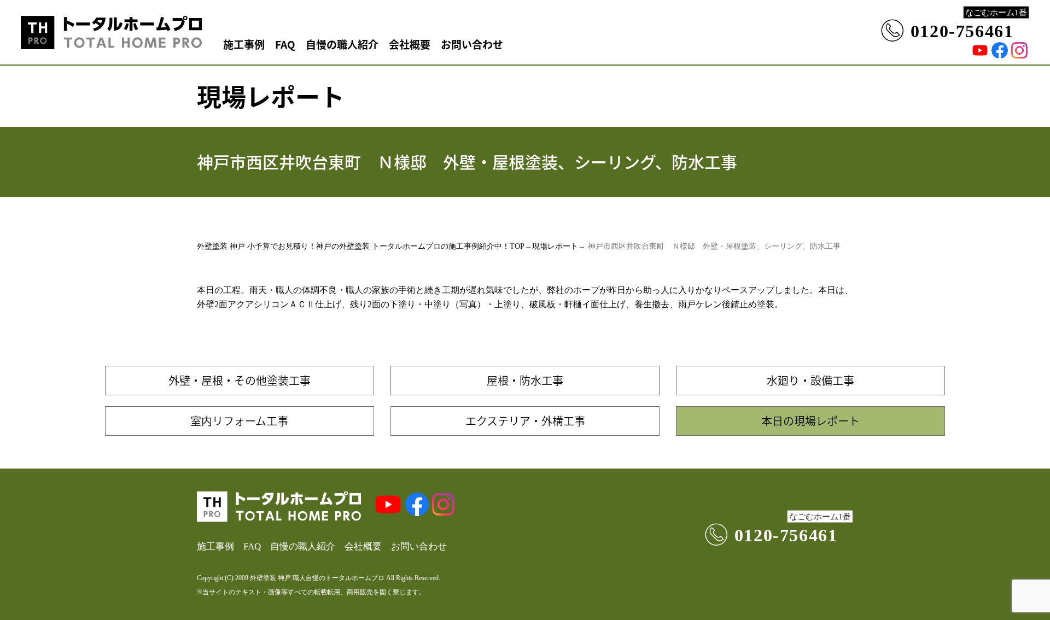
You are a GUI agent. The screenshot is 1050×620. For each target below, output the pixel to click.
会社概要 (409, 44)
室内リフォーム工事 (239, 421)
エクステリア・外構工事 (525, 421)
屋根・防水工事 (525, 380)
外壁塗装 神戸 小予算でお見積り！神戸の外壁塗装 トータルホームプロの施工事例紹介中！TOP (360, 246)
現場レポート (555, 246)
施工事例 (244, 44)
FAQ (285, 44)
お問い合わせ (472, 44)
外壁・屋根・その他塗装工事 (239, 380)
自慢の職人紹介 (342, 44)
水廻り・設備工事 (810, 380)
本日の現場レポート (810, 421)
